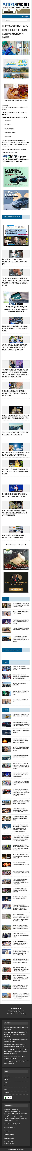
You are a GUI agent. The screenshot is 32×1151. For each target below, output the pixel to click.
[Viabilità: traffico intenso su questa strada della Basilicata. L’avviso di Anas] (16, 429)
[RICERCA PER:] (16, 20)
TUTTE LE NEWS (6, 1092)
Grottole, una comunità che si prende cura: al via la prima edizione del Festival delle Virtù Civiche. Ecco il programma (21, 927)
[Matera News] (16, 5)
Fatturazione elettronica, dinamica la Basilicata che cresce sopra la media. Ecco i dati (14, 261)
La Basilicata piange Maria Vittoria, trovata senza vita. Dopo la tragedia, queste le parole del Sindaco (20, 740)
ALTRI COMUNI (6, 1076)
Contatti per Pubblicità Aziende (12, 1124)
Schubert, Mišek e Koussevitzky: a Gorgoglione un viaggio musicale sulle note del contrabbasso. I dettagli (20, 810)
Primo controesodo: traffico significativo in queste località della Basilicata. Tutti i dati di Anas (15, 328)
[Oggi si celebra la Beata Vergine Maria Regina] (6, 703)
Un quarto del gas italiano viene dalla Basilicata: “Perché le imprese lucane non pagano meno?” (14, 393)
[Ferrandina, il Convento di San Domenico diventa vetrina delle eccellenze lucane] (6, 631)
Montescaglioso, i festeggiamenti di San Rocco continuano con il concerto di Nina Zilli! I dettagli (21, 856)
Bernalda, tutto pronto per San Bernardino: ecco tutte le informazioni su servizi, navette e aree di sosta (21, 676)
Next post (21, 545)
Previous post (12, 545)
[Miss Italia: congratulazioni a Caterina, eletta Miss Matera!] (6, 615)
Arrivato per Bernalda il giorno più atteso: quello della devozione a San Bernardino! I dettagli (15, 471)
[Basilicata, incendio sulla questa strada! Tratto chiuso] (6, 734)
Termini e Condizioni (9, 1127)
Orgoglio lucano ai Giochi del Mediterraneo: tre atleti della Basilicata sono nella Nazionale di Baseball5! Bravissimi (15, 347)
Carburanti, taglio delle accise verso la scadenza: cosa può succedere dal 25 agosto (21, 693)
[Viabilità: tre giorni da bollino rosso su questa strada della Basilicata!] (6, 758)
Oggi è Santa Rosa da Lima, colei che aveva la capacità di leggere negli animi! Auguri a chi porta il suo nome (21, 605)
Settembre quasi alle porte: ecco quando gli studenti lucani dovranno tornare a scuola (21, 783)
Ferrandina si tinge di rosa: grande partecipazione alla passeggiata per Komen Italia (20, 890)
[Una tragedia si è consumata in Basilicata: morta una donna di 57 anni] (6, 866)
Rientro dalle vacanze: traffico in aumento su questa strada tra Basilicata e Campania (21, 668)
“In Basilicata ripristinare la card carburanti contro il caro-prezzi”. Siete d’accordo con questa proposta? (21, 969)
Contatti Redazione (9, 1134)
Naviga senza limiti (9, 1138)
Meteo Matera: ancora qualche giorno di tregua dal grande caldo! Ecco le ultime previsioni (21, 749)
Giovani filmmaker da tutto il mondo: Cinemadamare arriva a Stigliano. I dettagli (20, 818)
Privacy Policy (7, 1131)
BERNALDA (6, 1079)
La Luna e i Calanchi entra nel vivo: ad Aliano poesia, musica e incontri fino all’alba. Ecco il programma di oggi (20, 987)
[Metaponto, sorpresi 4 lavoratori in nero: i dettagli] (6, 686)
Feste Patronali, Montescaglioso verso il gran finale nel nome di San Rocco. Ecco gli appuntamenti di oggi (14, 512)
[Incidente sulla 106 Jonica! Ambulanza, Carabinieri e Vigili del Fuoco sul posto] (16, 532)
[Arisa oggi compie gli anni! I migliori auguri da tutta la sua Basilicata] (6, 900)
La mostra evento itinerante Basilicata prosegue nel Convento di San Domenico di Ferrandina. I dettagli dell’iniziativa (21, 961)
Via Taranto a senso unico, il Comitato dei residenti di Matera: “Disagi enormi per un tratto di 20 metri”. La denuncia (21, 802)
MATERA (5, 1082)
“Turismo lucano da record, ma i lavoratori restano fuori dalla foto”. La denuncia (21, 935)
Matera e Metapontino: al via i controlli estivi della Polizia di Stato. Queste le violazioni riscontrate (21, 774)
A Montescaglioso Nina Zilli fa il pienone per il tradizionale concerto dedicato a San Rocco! (21, 621)
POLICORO (5, 1089)
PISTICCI (5, 1086)
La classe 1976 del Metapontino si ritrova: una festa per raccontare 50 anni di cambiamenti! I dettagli (20, 943)
